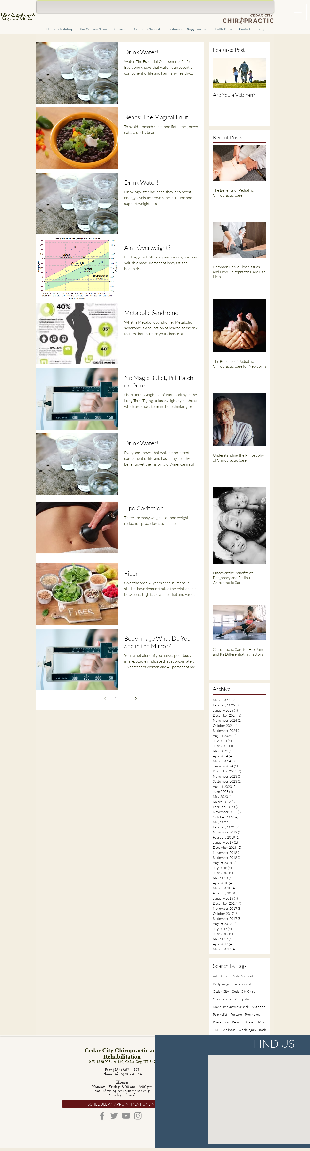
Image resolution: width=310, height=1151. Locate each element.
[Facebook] (102, 1116)
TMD (260, 1022)
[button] (120, 29)
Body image (221, 984)
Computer (242, 999)
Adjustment (221, 976)
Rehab (236, 1022)
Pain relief (220, 1014)
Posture (236, 1014)
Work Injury (247, 1030)
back (262, 1030)
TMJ (216, 1030)
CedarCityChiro (244, 991)
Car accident (242, 984)
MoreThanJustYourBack (231, 1007)
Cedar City (221, 991)
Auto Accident (243, 976)
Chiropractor (222, 999)
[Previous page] (105, 698)
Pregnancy (252, 1014)
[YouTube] (126, 1116)
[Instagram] (138, 1116)
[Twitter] (114, 1116)
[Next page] (135, 698)
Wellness (228, 1030)
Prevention (221, 1022)
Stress (248, 1022)
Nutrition (258, 1007)
